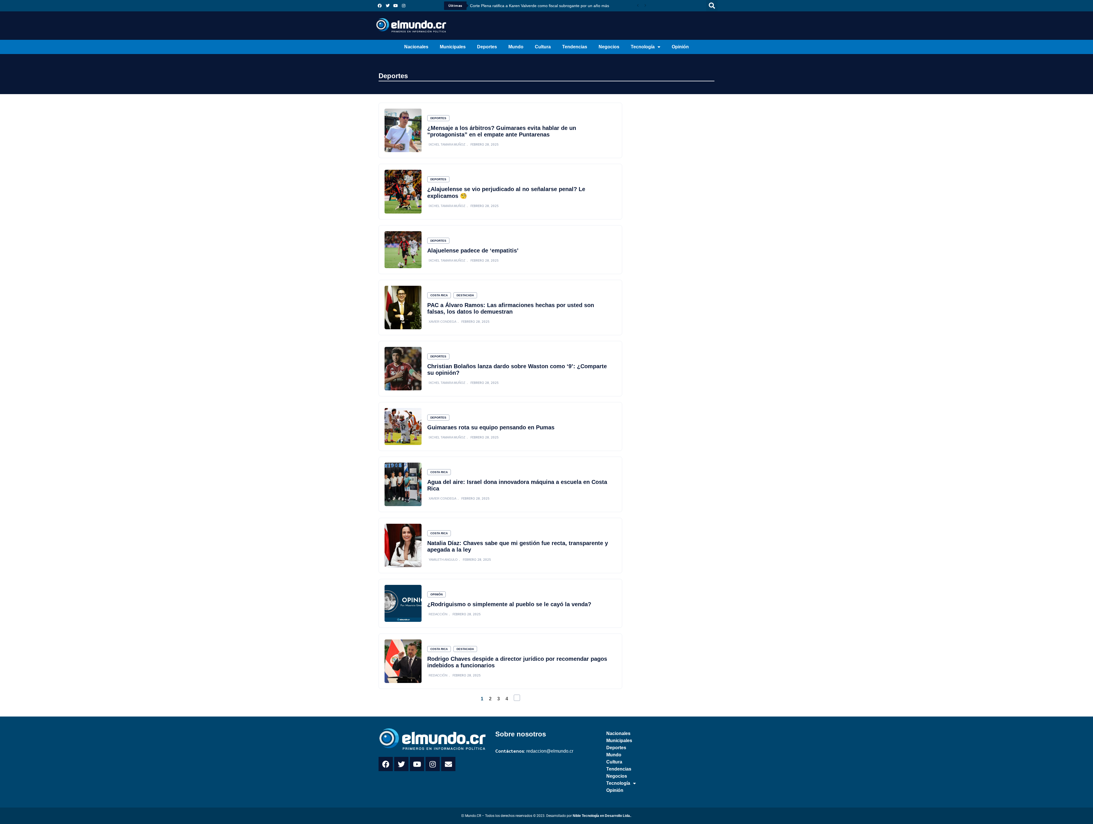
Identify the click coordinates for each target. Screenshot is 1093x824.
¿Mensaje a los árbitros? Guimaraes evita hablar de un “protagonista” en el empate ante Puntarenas (501, 131)
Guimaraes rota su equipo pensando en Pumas (490, 427)
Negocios (609, 46)
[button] (712, 5)
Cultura (543, 46)
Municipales (453, 46)
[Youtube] (396, 6)
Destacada (465, 295)
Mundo (515, 46)
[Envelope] (448, 764)
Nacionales (416, 46)
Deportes (487, 46)
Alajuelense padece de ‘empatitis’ (473, 250)
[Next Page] (517, 698)
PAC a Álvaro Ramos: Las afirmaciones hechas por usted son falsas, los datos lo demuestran (510, 308)
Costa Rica (439, 295)
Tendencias (574, 46)
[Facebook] (380, 6)
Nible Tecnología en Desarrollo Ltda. (602, 816)
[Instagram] (404, 6)
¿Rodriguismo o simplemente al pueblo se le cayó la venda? (509, 604)
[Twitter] (388, 6)
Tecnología (643, 46)
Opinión (680, 46)
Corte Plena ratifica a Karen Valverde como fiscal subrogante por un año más (539, 5)
